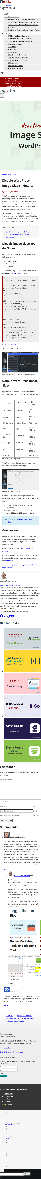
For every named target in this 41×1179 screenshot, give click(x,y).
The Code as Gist (9, 345)
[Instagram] (7, 2)
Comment (4, 801)
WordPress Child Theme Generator (19, 39)
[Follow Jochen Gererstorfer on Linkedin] (10, 617)
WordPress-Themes (10, 1124)
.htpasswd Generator (15, 44)
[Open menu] (2, 95)
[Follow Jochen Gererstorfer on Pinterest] (12, 617)
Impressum (8, 1094)
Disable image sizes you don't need (18, 232)
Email (35, 811)
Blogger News (18, 1052)
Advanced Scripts (16, 273)
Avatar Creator (13, 49)
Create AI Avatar (13, 52)
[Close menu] (0, 1116)
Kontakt (7, 1099)
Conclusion (10, 237)
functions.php (7, 565)
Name (36, 806)
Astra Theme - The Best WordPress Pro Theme (24, 22)
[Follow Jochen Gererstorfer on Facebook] (1, 617)
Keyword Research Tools (13, 86)
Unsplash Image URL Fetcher (18, 58)
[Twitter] (4, 2)
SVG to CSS (12, 47)
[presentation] (22, 639)
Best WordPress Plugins (13, 83)
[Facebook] (1, 2)
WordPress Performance (13, 81)
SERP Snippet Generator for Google (20, 41)
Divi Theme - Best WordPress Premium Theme (24, 30)
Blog (6, 14)
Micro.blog (7, 1048)
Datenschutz (9, 1096)
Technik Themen (6, 1052)
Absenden (3, 1076)
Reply (6, 869)
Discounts (9, 1016)
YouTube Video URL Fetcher (17, 60)
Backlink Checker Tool (15, 66)
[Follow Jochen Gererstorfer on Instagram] (7, 617)
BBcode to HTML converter (17, 55)
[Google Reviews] (10, 2)
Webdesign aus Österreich (15, 1021)
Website (36, 816)
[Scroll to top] (2, 1113)
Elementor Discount (13, 1018)
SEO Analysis (12, 63)
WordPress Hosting (11, 78)
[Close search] (2, 1170)
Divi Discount (29, 1018)
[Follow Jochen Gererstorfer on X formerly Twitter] (4, 617)
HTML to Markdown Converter (18, 36)
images (27, 565)
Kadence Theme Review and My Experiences (23, 19)
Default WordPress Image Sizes (17, 234)
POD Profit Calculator (15, 68)
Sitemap (7, 1101)
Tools (7, 1138)
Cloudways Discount (24, 1016)
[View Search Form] (2, 73)
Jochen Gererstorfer (22, 876)
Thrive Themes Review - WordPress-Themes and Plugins (23, 26)
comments (9, 561)
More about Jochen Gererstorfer (12, 585)
